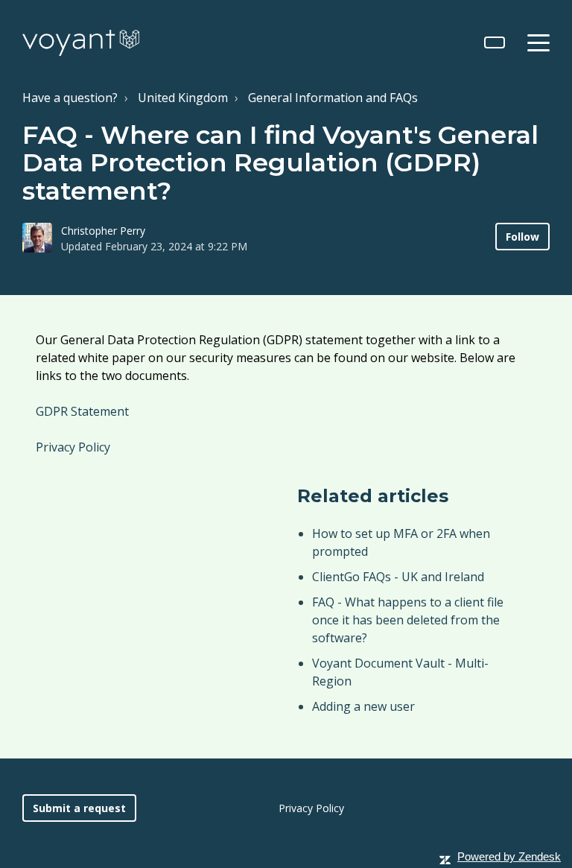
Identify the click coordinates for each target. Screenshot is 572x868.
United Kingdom (183, 97)
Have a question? (70, 97)
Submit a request (79, 808)
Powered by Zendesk (509, 856)
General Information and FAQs (333, 97)
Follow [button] (522, 236)
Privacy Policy (73, 447)
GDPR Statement (84, 411)
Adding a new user (363, 706)
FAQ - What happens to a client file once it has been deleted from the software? (407, 620)
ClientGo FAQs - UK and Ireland (398, 576)
